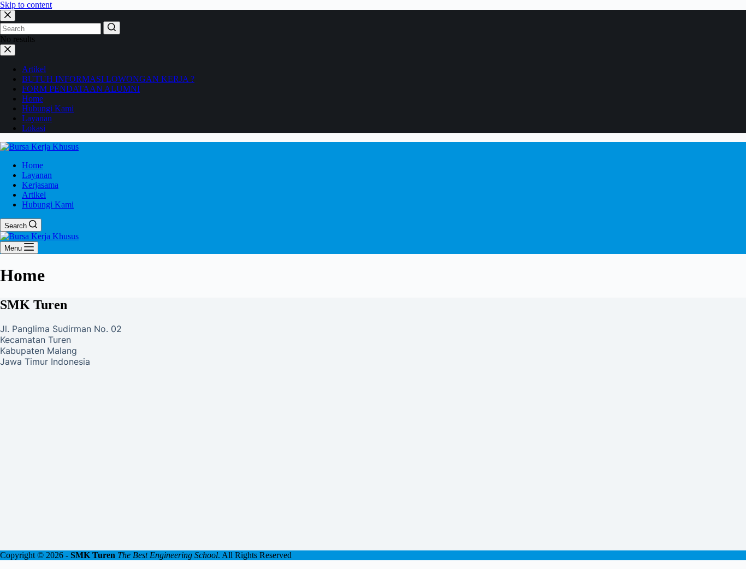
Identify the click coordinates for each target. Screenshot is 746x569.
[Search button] (111, 27)
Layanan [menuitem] (37, 175)
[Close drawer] (7, 50)
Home (32, 98)
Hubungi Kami (48, 108)
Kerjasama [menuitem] (40, 184)
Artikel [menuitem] (34, 194)
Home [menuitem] (32, 165)
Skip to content (26, 4)
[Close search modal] (7, 15)
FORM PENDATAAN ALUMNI (81, 88)
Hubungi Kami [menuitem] (48, 204)
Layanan (37, 118)
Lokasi (33, 128)
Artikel (34, 69)
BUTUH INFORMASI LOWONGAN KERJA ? (108, 79)
